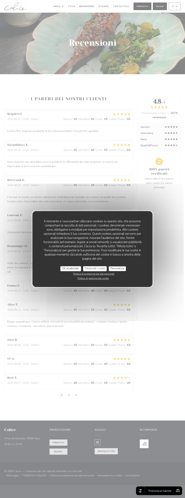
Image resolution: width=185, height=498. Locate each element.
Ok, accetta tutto (70, 268)
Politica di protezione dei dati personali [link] (93, 274)
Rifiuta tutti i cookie (95, 268)
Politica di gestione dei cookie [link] (93, 278)
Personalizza (117, 268)
